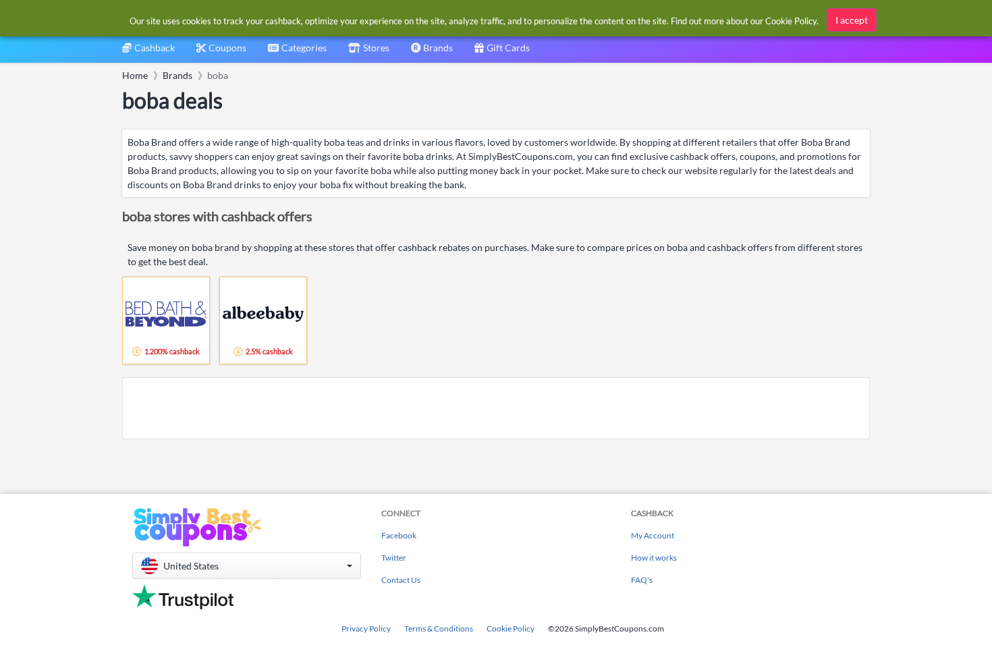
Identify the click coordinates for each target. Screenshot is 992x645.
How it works (654, 558)
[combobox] (297, 52)
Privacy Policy (366, 628)
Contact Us (400, 580)
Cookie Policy (510, 628)
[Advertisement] (496, 408)
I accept (851, 20)
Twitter (393, 558)
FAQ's (642, 580)
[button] (246, 566)
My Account (652, 535)
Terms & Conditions (438, 628)
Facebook (398, 535)
